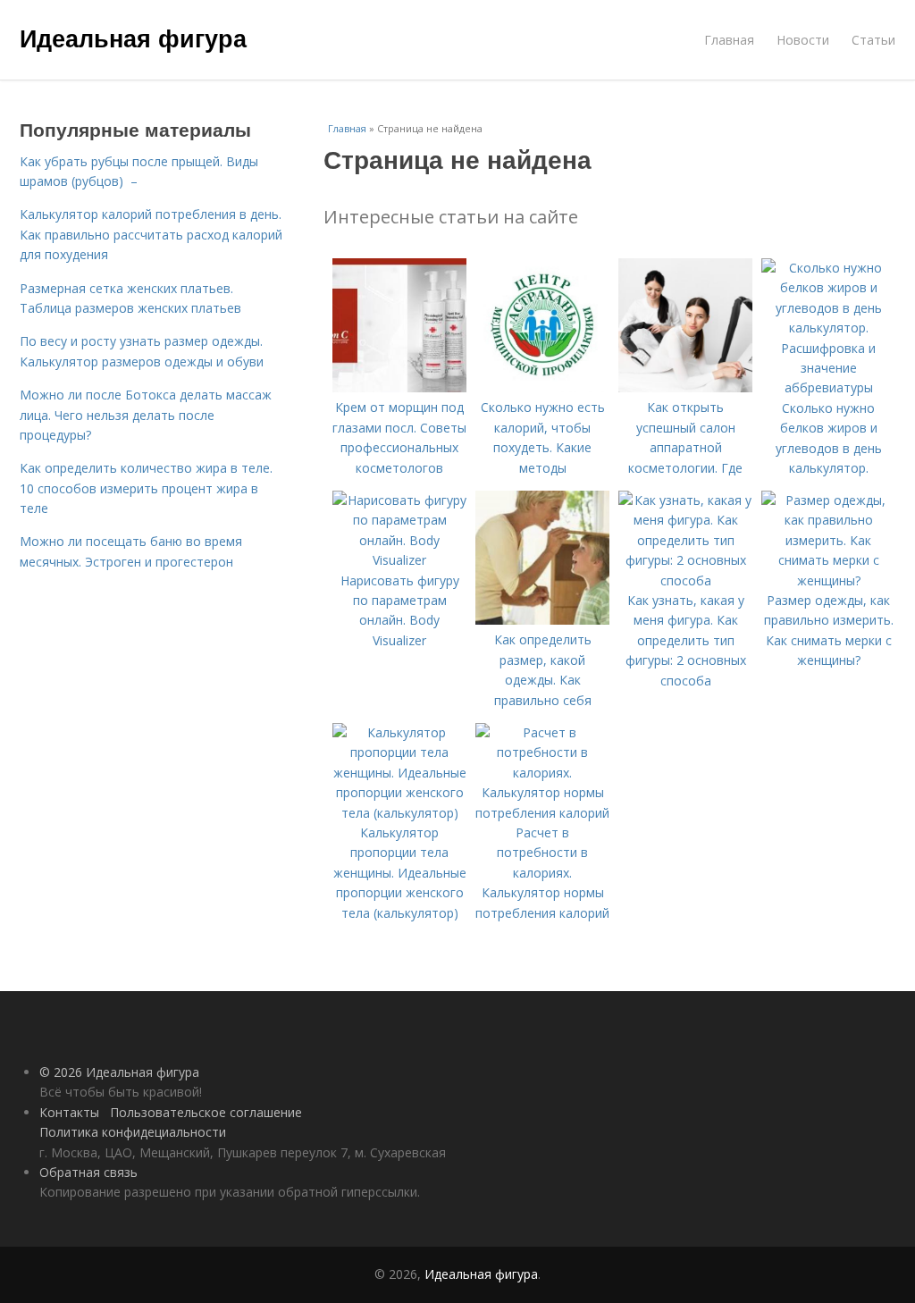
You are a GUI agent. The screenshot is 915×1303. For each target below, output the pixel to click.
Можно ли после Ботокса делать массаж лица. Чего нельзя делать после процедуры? (146, 414)
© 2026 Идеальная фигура (119, 1071)
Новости (802, 39)
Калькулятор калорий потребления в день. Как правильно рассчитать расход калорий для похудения (151, 234)
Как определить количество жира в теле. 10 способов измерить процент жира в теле (146, 488)
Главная (729, 39)
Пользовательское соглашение (206, 1112)
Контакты (69, 1112)
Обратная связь (88, 1172)
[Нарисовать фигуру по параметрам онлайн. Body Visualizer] (399, 559)
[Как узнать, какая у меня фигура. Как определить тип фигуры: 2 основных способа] (685, 580)
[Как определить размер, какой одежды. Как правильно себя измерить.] (542, 619)
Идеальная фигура (133, 38)
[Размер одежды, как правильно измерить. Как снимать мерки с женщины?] (828, 580)
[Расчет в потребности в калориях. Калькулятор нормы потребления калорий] (542, 812)
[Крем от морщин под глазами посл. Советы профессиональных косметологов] (399, 387)
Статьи (873, 39)
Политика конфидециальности (132, 1131)
